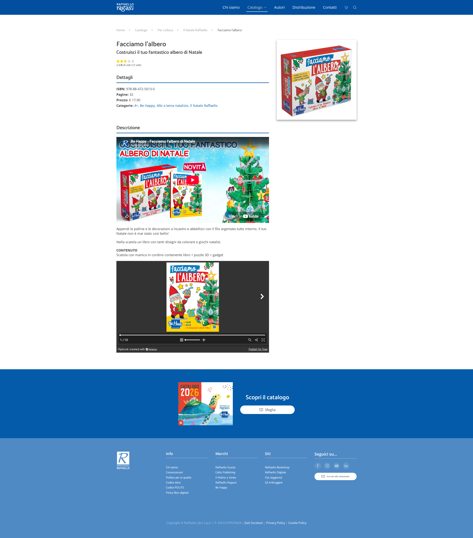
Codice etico (173, 482)
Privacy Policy (275, 523)
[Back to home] (125, 7)
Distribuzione (303, 7)
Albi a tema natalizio (172, 105)
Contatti (330, 7)
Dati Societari (253, 523)
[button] (355, 7)
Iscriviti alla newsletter (338, 476)
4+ (136, 105)
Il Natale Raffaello (204, 105)
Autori (279, 7)
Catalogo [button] (255, 7)
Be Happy (147, 105)
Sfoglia (270, 410)
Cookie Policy (297, 523)
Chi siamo (231, 7)
